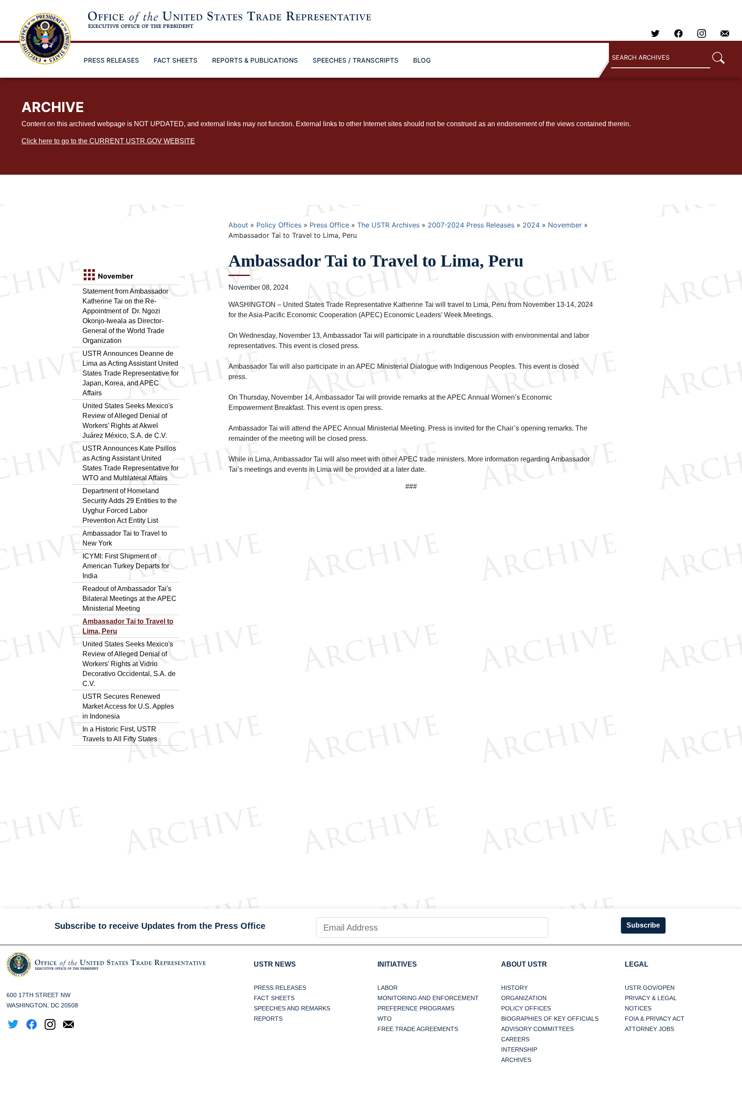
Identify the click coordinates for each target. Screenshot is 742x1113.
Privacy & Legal (651, 998)
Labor (387, 987)
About (238, 225)
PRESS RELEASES (111, 60)
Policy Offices (278, 225)
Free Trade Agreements (417, 1028)
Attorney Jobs (649, 1028)
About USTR (524, 964)
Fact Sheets (274, 998)
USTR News (275, 964)
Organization (524, 998)
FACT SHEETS (176, 60)
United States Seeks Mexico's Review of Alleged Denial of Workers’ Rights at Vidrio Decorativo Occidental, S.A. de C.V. (129, 663)
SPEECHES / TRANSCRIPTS (355, 60)
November (565, 225)
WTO (384, 1018)
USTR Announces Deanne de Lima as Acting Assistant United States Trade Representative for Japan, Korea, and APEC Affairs (130, 373)
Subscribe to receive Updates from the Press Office (160, 926)
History (514, 987)
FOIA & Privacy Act (654, 1018)
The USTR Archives (388, 225)
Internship (519, 1049)
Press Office (329, 225)
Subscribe (643, 925)
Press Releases (280, 987)
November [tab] (115, 276)
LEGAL (636, 964)
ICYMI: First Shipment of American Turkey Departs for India (125, 565)
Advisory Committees (537, 1028)
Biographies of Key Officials (550, 1018)
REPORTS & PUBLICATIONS (255, 60)
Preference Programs (415, 1008)
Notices (638, 1008)
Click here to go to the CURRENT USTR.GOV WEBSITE (108, 141)
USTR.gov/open (650, 987)
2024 (531, 225)
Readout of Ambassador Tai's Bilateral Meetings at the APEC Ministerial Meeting (129, 598)
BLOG (422, 60)
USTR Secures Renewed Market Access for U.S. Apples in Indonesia (128, 706)
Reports (268, 1018)
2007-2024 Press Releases (471, 225)
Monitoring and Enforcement (428, 998)
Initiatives (397, 964)
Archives (516, 1059)
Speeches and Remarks (292, 1008)
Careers (515, 1039)
